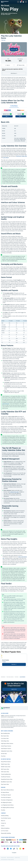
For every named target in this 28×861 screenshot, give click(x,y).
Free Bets (3, 810)
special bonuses (5, 403)
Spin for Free (14, 689)
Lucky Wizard (6, 157)
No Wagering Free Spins (6, 802)
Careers (2, 825)
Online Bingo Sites (5, 741)
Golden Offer (24, 156)
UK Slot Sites (4, 753)
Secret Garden (5, 660)
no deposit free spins (14, 492)
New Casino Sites (5, 736)
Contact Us (3, 823)
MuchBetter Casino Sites (6, 781)
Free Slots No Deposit (6, 797)
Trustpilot (14, 852)
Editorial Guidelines (5, 828)
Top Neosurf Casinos (5, 776)
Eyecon (4, 661)
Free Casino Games (10, 676)
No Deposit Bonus (5, 792)
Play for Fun (13, 49)
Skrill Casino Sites (5, 769)
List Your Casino (4, 830)
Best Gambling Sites (5, 733)
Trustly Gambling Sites (6, 774)
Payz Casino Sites (5, 784)
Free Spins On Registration (7, 800)
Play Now (13, 664)
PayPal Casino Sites (5, 764)
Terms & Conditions (10, 857)
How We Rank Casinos (6, 818)
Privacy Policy (3, 857)
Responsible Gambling (6, 833)
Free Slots (16, 676)
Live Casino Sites (5, 738)
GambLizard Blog (4, 815)
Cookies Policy (17, 857)
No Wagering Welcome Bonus (7, 807)
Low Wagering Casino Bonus (7, 805)
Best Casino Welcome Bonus (7, 789)
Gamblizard (3, 676)
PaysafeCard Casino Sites (6, 779)
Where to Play (21, 65)
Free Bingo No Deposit (6, 795)
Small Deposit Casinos (6, 748)
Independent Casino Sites (6, 751)
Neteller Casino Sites (5, 766)
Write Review (13, 73)
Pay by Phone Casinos (6, 761)
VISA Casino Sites (5, 771)
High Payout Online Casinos (7, 743)
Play (6, 116)
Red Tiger (3, 40)
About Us (3, 820)
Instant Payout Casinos (6, 746)
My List (8, 65)
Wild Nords (18, 156)
